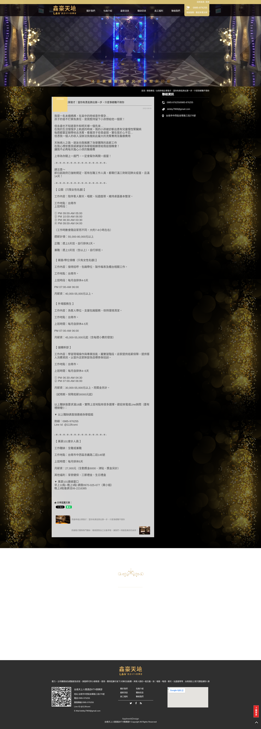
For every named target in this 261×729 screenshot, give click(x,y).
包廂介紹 (107, 11)
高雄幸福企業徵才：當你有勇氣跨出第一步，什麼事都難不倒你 (98, 519)
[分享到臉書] (136, 703)
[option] (78, 615)
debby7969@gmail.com (178, 109)
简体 (207, 2)
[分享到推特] (131, 703)
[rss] (141, 703)
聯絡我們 (175, 11)
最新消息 (124, 11)
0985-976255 (200, 7)
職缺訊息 (141, 11)
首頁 (143, 91)
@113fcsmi (85, 706)
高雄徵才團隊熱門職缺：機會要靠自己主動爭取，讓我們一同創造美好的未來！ (105, 530)
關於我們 (90, 11)
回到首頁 (200, 2)
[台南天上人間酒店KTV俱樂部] (64, 10)
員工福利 (158, 11)
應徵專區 (150, 91)
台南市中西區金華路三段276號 (181, 115)
